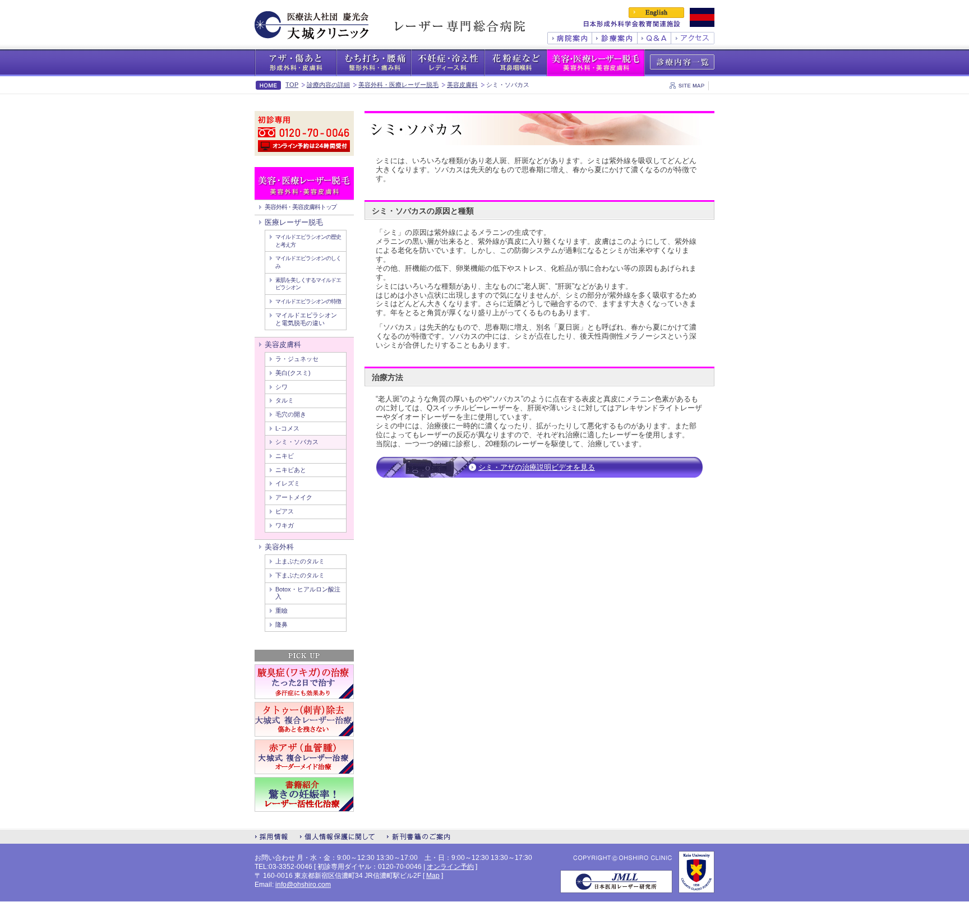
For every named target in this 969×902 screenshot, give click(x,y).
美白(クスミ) (293, 372)
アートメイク (293, 497)
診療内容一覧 (682, 62)
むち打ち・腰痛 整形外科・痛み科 (373, 62)
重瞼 (281, 610)
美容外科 (279, 547)
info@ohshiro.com (303, 885)
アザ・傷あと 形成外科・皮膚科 (295, 62)
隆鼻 (281, 624)
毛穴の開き (290, 414)
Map (433, 876)
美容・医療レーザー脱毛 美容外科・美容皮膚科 (596, 62)
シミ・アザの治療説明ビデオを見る (536, 467)
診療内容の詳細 (328, 84)
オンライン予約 (450, 867)
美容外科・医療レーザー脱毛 (398, 84)
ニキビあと (290, 469)
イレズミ (287, 483)
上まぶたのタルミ (300, 561)
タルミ (284, 400)
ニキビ (284, 455)
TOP (291, 84)
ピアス (284, 511)
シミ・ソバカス (297, 441)
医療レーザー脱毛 (294, 222)
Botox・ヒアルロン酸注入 (307, 593)
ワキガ (284, 525)
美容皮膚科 (462, 84)
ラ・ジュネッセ (297, 358)
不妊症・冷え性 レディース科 (447, 62)
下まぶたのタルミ (300, 575)
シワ (281, 386)
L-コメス (287, 428)
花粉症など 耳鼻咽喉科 (515, 62)
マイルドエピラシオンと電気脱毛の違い (306, 319)
